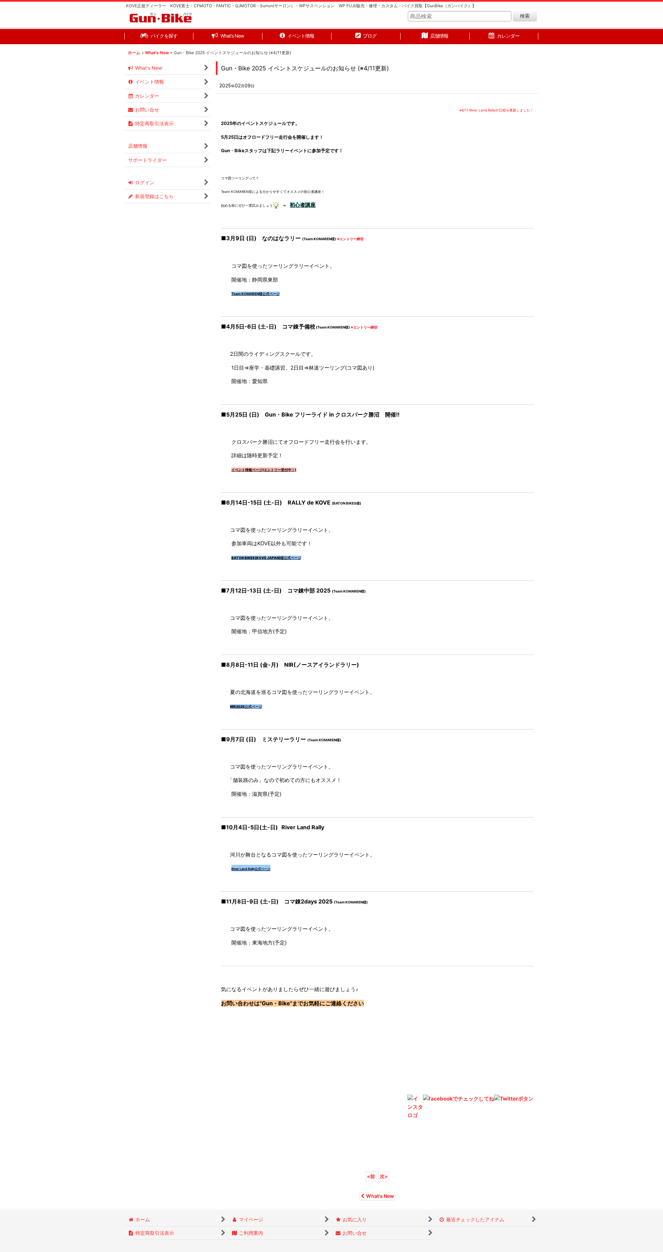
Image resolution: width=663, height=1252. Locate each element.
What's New (380, 1196)
